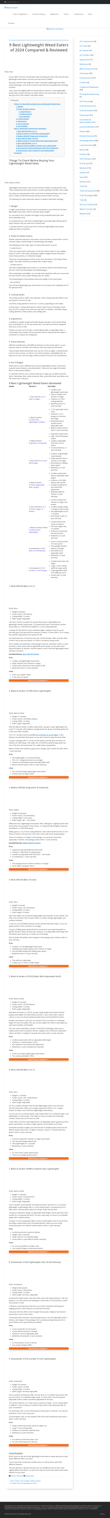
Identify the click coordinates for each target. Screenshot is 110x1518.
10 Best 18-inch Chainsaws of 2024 (24, 1483)
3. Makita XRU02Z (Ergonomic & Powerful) (32, 136)
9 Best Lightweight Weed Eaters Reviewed (30, 128)
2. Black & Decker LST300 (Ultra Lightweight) (33, 134)
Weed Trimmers (17, 1476)
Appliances (54, 14)
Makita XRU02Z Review (32, 843)
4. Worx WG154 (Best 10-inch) (27, 138)
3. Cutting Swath (22, 119)
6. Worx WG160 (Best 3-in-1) (26, 143)
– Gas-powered (24, 116)
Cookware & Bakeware (89, 87)
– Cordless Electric (25, 114)
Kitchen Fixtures (86, 136)
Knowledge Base (86, 140)
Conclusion (18, 153)
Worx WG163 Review (31, 654)
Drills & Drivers (86, 106)
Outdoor (83, 154)
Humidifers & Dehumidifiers (86, 120)
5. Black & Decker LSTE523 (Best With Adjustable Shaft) (37, 141)
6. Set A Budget (22, 126)
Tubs (82, 200)
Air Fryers (84, 46)
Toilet (82, 186)
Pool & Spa (84, 163)
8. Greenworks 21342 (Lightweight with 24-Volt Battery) (37, 148)
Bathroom (84, 64)
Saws (82, 177)
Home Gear (84, 115)
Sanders (83, 172)
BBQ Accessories (87, 69)
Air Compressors (87, 41)
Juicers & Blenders (87, 127)
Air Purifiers (85, 55)
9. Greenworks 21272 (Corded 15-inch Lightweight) (35, 151)
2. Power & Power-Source (25, 109)
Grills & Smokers (87, 110)
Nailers (83, 149)
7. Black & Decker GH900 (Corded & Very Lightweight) (36, 146)
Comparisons (78, 14)
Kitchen (83, 131)
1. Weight (19, 107)
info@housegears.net (13, 2)
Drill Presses (85, 101)
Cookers (83, 82)
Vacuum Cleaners (87, 204)
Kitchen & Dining (38, 14)
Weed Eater (29, 1476)
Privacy (102, 1514)
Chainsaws (84, 73)
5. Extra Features (22, 124)
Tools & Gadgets (87, 195)
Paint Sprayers (86, 159)
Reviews (11, 23)
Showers (83, 181)
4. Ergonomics (21, 121)
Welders (83, 213)
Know (90, 14)
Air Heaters (84, 50)
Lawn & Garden (86, 145)
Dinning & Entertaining (89, 94)
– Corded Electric (24, 112)
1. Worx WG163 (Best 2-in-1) (26, 131)
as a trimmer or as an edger (47, 735)
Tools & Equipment (20, 14)
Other (66, 14)
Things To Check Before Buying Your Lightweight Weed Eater (37, 104)
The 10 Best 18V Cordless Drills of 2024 (25, 1481)
